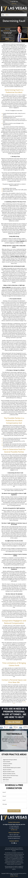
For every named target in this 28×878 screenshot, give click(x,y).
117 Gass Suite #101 (14, 826)
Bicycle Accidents (7, 769)
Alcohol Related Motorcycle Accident (11, 767)
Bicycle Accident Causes (9, 771)
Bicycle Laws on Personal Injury (10, 775)
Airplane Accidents (7, 763)
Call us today (14, 722)
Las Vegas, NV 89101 (14, 828)
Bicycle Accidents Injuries (9, 773)
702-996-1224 (14, 1)
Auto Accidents (6, 761)
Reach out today (14, 811)
